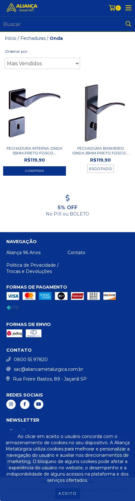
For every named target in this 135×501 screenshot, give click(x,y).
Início (10, 38)
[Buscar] (128, 24)
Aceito (67, 493)
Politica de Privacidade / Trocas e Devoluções (32, 268)
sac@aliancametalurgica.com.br (48, 369)
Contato (76, 252)
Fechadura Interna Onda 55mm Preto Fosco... (34, 150)
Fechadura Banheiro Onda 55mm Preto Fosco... (100, 150)
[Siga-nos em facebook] (25, 404)
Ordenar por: (16, 51)
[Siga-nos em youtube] (38, 404)
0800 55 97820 (31, 359)
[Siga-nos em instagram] (11, 404)
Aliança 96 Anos (23, 252)
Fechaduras (33, 38)
